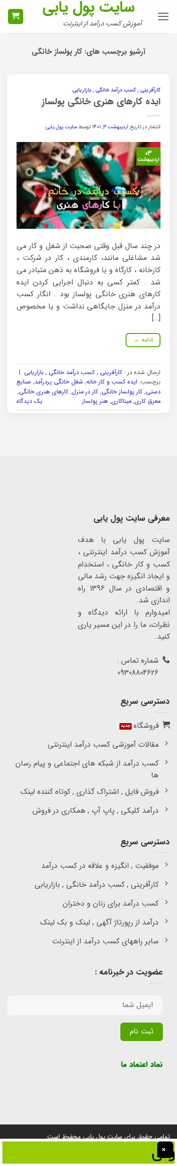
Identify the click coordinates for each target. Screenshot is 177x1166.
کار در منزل (85, 392)
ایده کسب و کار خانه (111, 382)
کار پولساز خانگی (122, 392)
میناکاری (121, 401)
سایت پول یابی (88, 7)
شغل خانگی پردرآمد (58, 382)
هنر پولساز (95, 401)
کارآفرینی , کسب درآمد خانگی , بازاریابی (116, 90)
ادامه (143, 339)
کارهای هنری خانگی (43, 392)
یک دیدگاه (29, 401)
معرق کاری (147, 401)
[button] (163, 16)
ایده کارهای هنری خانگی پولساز (101, 102)
